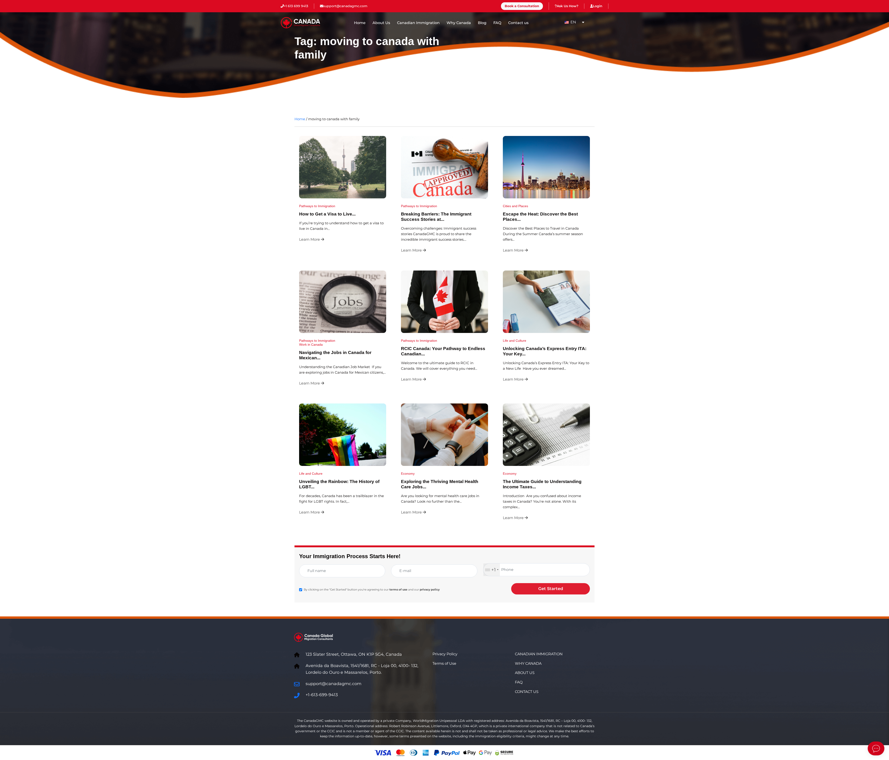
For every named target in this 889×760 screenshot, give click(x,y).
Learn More (310, 239)
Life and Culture (514, 340)
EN (573, 22)
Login (597, 6)
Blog (482, 23)
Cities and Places (515, 206)
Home (360, 23)
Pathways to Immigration (317, 206)
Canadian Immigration (418, 23)
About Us (381, 23)
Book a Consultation (522, 6)
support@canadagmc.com (345, 6)
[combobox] (491, 569)
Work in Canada (311, 344)
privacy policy (430, 589)
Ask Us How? (567, 6)
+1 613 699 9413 (296, 6)
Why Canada (459, 23)
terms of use (398, 589)
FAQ (497, 23)
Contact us (518, 23)
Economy (408, 473)
